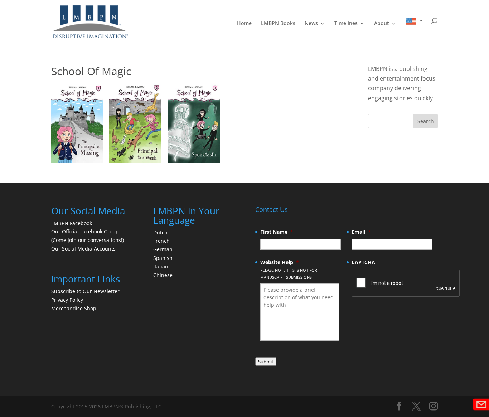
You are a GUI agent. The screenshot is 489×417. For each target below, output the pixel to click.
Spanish (163, 257)
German (163, 249)
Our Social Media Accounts (83, 248)
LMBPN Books (278, 23)
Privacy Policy (67, 299)
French (161, 240)
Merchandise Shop (73, 308)
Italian (160, 266)
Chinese (163, 275)
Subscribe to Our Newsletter (85, 291)
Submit (265, 361)
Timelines (346, 23)
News (311, 23)
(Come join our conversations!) (87, 240)
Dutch (160, 232)
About (381, 23)
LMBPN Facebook (72, 223)
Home (244, 23)
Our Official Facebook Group (85, 231)
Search (425, 121)
